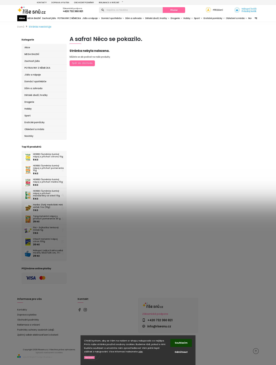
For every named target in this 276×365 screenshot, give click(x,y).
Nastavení (89, 358)
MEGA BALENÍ (31, 54)
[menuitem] (22, 18)
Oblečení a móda (34, 129)
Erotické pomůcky (34, 122)
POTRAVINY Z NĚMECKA (37, 67)
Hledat (174, 10)
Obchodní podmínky (84, 2)
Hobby (28, 108)
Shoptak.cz (48, 357)
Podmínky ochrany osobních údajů (35, 329)
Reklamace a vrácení (109, 2)
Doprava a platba (60, 2)
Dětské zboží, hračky (36, 95)
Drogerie (29, 101)
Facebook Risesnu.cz (79, 310)
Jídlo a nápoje (32, 74)
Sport (27, 115)
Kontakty (42, 2)
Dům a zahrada (33, 88)
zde (140, 351)
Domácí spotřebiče (35, 81)
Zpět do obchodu (82, 63)
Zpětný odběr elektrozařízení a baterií (37, 334)
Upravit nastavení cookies (49, 352)
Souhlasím (181, 342)
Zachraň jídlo (32, 61)
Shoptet (32, 357)
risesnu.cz (85, 310)
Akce (27, 47)
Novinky (28, 136)
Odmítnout (181, 352)
